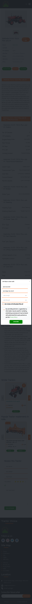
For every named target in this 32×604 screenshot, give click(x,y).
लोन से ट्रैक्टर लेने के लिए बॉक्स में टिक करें (14, 304)
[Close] (29, 281)
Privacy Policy (13, 317)
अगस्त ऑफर (16, 321)
